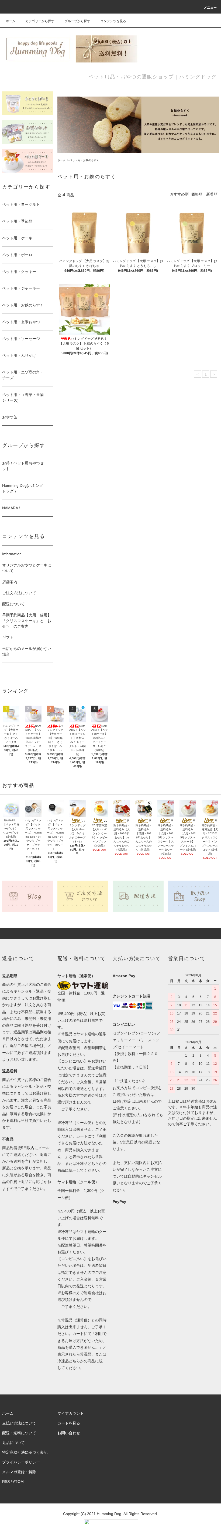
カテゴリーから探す (39, 21)
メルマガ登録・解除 (19, 1472)
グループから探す (77, 21)
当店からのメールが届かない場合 (26, 651)
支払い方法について (19, 1423)
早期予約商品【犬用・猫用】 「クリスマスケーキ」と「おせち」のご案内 (26, 621)
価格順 (196, 194)
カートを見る (68, 1423)
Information (12, 554)
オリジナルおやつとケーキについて (26, 568)
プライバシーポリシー (21, 1462)
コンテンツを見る (113, 21)
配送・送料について (19, 1433)
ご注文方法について (19, 593)
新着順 (211, 194)
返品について (13, 1442)
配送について (13, 604)
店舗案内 (9, 582)
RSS (6, 1481)
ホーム (10, 21)
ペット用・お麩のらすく (84, 160)
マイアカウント (70, 1413)
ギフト (7, 637)
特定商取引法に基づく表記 (24, 1452)
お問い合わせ (68, 1433)
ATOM (18, 1481)
